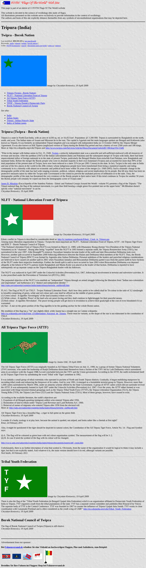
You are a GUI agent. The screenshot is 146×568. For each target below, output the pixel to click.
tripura (17, 43)
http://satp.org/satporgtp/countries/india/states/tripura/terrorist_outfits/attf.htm (43, 408)
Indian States (12, 118)
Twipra (55, 153)
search (23, 46)
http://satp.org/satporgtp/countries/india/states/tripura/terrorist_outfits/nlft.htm (35, 285)
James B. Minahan (9, 183)
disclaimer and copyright (37, 46)
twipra (24, 43)
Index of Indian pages (16, 123)
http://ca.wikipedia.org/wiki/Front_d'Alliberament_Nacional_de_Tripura (33, 313)
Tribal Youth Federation (17, 100)
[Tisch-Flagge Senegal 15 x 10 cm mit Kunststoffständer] (48, 555)
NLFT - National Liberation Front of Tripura (27, 95)
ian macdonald (30, 41)
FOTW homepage (13, 46)
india (12, 43)
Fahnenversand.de (14, 547)
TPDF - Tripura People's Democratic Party (26, 103)
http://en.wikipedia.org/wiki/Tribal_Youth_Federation (107, 509)
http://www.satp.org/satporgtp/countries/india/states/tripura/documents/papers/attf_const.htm (42, 443)
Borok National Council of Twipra (22, 106)
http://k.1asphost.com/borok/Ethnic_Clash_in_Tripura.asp (83, 239)
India (9, 115)
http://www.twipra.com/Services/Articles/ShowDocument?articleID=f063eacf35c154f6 (85, 148)
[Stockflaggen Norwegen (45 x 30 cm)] (27, 555)
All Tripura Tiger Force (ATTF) (21, 98)
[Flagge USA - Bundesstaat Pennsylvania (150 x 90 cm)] (17, 555)
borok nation (33, 43)
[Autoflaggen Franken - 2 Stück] (38, 555)
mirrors (58, 46)
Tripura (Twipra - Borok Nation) (21, 93)
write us (51, 46)
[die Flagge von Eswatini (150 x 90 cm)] (6, 555)
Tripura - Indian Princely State (20, 120)
